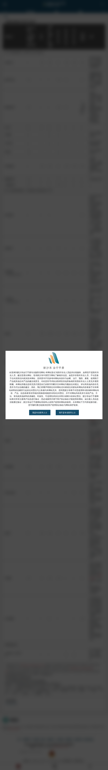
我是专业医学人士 (39, 412)
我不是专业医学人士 (67, 412)
